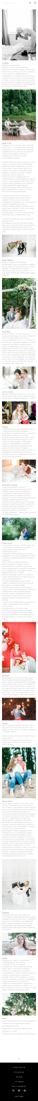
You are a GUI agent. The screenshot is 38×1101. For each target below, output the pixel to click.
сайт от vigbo (19, 1096)
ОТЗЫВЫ (19, 1082)
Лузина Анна (9, 3)
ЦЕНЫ (19, 1077)
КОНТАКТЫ (19, 1067)
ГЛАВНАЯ (19, 1072)
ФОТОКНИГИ (19, 1086)
